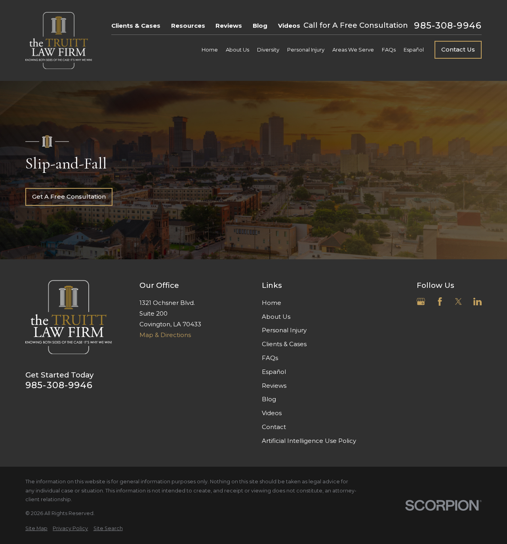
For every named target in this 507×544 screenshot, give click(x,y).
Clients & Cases (135, 25)
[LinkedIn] (477, 301)
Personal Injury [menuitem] (305, 49)
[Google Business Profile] (421, 301)
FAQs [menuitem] (389, 49)
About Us (276, 316)
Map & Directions (165, 335)
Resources (188, 25)
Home (271, 302)
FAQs (270, 358)
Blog (260, 25)
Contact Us (458, 49)
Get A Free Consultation (69, 196)
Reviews (228, 25)
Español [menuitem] (414, 49)
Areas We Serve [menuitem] (353, 49)
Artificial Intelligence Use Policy (309, 440)
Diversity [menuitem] (268, 49)
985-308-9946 (448, 25)
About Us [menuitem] (237, 49)
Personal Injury (284, 330)
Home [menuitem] (210, 49)
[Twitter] (458, 301)
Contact (274, 427)
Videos (289, 25)
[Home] (58, 40)
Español (274, 371)
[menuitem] (36, 528)
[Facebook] (440, 301)
